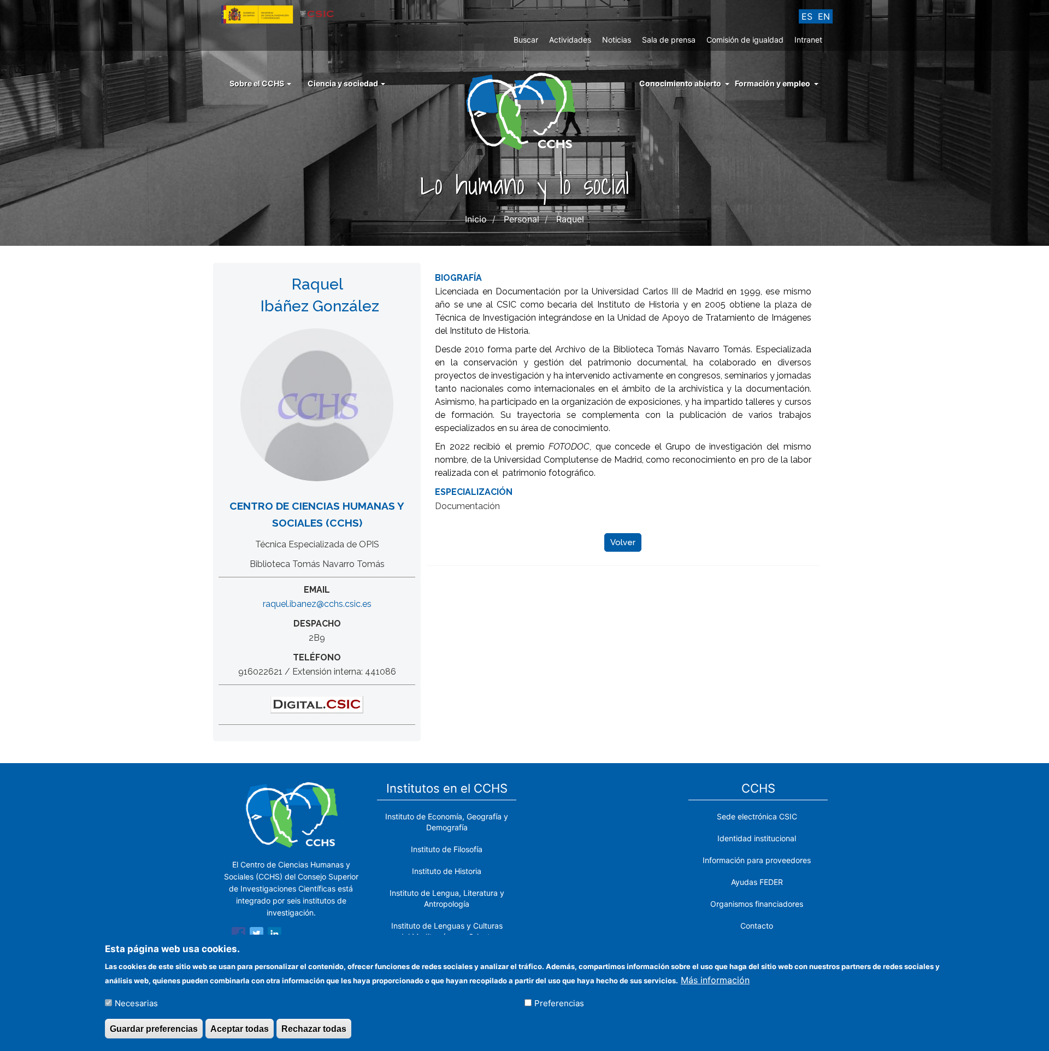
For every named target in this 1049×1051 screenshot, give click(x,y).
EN (824, 16)
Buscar (526, 39)
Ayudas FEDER (757, 882)
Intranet (808, 39)
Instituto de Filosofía (446, 849)
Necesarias (136, 1002)
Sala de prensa (669, 39)
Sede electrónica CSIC (757, 816)
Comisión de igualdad (744, 39)
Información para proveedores (757, 860)
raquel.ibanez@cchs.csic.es (317, 604)
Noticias (616, 39)
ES (807, 16)
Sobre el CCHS (257, 83)
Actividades (570, 39)
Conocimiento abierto (680, 83)
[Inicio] (525, 110)
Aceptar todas (239, 1028)
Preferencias (559, 1002)
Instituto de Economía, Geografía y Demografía (446, 822)
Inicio (476, 219)
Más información (715, 979)
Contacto (756, 925)
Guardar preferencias (154, 1028)
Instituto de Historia (446, 871)
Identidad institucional (756, 838)
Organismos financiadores (756, 903)
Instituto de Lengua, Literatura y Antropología (447, 898)
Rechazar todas (313, 1028)
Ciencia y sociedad (344, 83)
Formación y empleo (772, 83)
